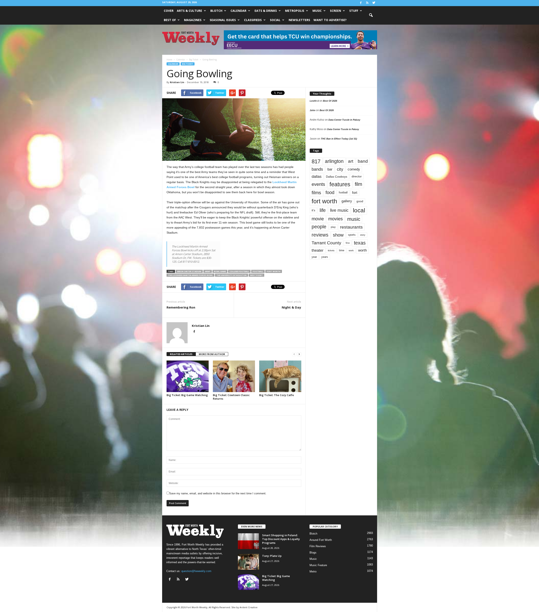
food (330, 192)
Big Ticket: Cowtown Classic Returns (231, 396)
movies (335, 218)
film (358, 184)
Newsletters (299, 20)
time (341, 250)
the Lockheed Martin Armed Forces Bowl (190, 275)
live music (339, 210)
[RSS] (367, 3)
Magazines (192, 20)
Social (275, 20)
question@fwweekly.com (196, 571)
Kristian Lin (177, 82)
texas (360, 243)
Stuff (353, 11)
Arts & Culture (189, 11)
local (359, 210)
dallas (317, 176)
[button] (370, 15)
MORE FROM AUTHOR (212, 354)
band (363, 161)
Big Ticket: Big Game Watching (187, 395)
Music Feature (318, 565)
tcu (348, 242)
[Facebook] (360, 3)
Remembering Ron (181, 307)
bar (329, 169)
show (338, 235)
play (333, 227)
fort (354, 193)
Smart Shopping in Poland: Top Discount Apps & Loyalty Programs (281, 539)
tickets (331, 250)
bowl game (220, 271)
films (316, 192)
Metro (313, 571)
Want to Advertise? (330, 20)
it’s (313, 210)
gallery (347, 201)
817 (316, 161)
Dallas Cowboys (336, 176)
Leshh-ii (314, 101)
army (207, 271)
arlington (334, 161)
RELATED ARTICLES (181, 354)
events (318, 184)
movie (318, 218)
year (314, 256)
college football (239, 271)
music (353, 219)
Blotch (216, 11)
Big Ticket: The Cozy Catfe (276, 395)
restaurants (351, 227)
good (359, 201)
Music (317, 11)
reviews (320, 235)
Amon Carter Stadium (189, 271)
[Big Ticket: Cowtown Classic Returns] (234, 376)
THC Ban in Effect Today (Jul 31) (339, 138)
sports (352, 234)
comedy (354, 169)
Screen (335, 11)
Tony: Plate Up (272, 556)
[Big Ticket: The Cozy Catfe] (280, 376)
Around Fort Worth (321, 539)
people (319, 226)
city (340, 169)
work (351, 250)
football (258, 271)
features (340, 184)
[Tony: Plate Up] (248, 562)
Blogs (313, 552)
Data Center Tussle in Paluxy (344, 119)
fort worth (273, 271)
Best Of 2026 (330, 101)
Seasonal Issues (223, 20)
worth (362, 250)
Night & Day (291, 307)
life (323, 210)
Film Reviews (318, 546)
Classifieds (253, 20)
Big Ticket (187, 64)
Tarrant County (326, 242)
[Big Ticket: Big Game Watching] (188, 376)
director (357, 176)
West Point (256, 275)
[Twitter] (373, 3)
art (350, 161)
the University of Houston (231, 275)
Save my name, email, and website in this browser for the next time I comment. (217, 493)
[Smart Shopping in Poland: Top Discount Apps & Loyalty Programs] (248, 541)
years (324, 256)
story (362, 235)
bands (317, 169)
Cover (168, 11)
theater (317, 250)
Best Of (170, 20)
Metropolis (294, 11)
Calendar (238, 11)
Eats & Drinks (266, 11)
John (312, 110)
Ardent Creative (248, 607)
